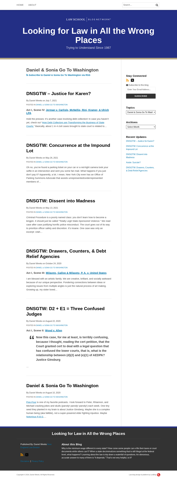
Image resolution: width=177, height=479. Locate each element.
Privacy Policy (38, 461)
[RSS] (127, 80)
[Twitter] (132, 80)
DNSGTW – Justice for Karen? (58, 93)
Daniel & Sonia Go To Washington (52, 105)
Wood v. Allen (53, 330)
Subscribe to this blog (138, 85)
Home (20, 5)
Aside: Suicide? (133, 162)
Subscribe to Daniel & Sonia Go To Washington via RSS (59, 75)
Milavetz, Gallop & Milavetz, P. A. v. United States (76, 272)
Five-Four (31, 402)
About (32, 5)
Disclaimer (25, 461)
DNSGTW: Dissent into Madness (60, 200)
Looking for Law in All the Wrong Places (88, 35)
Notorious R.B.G (34, 416)
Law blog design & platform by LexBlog (143, 475)
